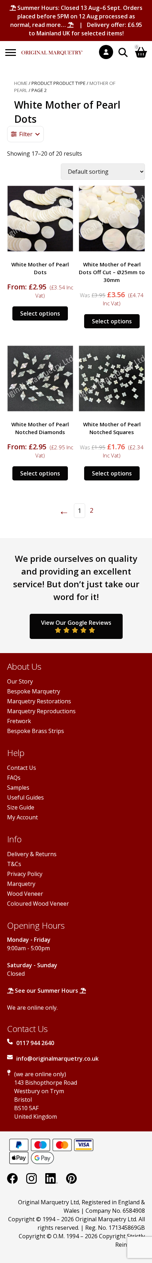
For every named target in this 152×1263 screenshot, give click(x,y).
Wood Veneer (25, 894)
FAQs (14, 778)
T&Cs (14, 864)
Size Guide (20, 807)
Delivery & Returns (32, 854)
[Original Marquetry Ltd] (52, 49)
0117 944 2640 (35, 1043)
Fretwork (19, 721)
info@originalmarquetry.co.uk (57, 1058)
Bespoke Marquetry (33, 691)
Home (21, 83)
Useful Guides (25, 797)
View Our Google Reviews (76, 623)
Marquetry (21, 884)
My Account (22, 817)
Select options (40, 313)
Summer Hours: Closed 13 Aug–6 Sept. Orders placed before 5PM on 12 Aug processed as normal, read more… (76, 16)
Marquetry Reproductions (41, 711)
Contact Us (21, 768)
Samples (18, 787)
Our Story (20, 681)
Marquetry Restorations (39, 701)
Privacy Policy (24, 874)
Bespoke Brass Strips (35, 731)
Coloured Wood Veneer (38, 903)
